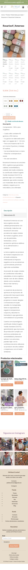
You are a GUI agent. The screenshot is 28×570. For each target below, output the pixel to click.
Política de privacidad (14, 555)
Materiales (15, 501)
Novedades (15, 495)
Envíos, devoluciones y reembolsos (15, 521)
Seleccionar (19, 413)
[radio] (5, 100)
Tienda (8, 15)
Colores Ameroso (9, 97)
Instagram (14, 486)
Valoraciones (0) (9, 215)
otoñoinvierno (10, 200)
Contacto (14, 514)
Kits (15, 499)
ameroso (5, 200)
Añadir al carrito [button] (7, 384)
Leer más (19, 382)
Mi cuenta (14, 517)
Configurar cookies (14, 559)
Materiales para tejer (17, 15)
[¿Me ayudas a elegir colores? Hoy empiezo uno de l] (21, 444)
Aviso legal (14, 553)
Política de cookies (14, 557)
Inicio (3, 15)
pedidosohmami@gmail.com (14, 482)
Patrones (14, 497)
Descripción (8, 211)
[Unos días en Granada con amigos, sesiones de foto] (21, 458)
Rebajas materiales (19, 200)
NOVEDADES (6, 197)
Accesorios (15, 503)
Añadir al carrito (9, 118)
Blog (15, 505)
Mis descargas (14, 519)
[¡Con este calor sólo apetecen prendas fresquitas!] (6, 458)
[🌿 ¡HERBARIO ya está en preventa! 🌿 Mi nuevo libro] (6, 444)
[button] (22, 32)
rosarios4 (5, 202)
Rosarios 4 (4, 17)
